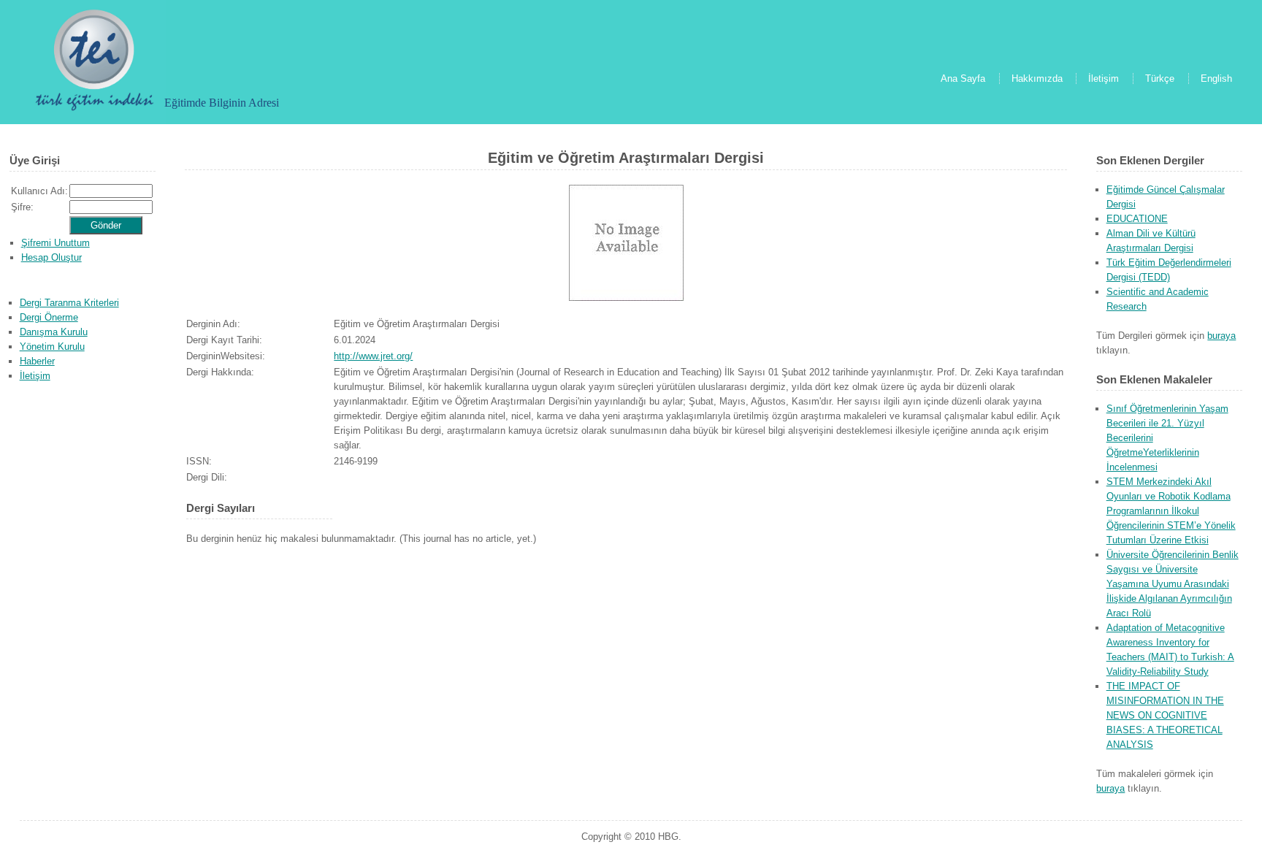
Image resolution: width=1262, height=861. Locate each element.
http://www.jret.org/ (373, 356)
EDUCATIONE (1137, 218)
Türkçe (1159, 78)
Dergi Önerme (49, 317)
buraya (1221, 335)
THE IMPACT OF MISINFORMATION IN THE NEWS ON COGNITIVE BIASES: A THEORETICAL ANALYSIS (1165, 715)
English (1216, 78)
